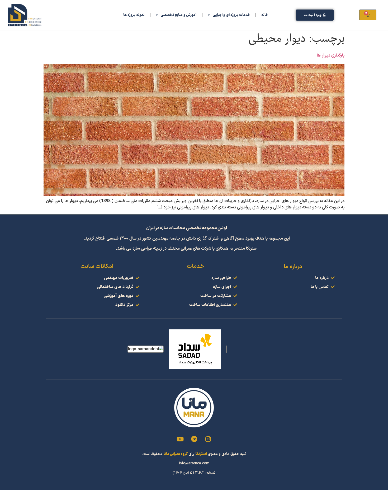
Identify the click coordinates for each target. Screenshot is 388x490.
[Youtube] (180, 439)
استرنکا (201, 454)
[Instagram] (208, 439)
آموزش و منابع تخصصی (179, 15)
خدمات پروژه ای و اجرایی (231, 15)
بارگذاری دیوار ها (330, 55)
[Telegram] (194, 439)
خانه (264, 15)
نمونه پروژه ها (134, 15)
